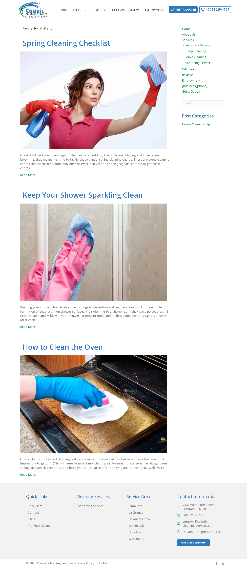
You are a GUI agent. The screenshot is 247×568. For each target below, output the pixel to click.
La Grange (136, 512)
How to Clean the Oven (63, 347)
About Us (79, 10)
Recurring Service (198, 45)
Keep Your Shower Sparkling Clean (83, 195)
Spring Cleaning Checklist (66, 43)
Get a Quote (191, 91)
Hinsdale (135, 532)
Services (96, 10)
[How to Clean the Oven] (93, 404)
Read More (28, 175)
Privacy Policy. (85, 563)
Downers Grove (140, 519)
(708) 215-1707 (192, 515)
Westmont (136, 539)
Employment (154, 10)
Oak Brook (136, 526)
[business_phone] (194, 86)
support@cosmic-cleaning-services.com (198, 523)
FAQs (31, 519)
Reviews (135, 10)
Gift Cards (117, 10)
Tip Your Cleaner (40, 526)
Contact (33, 512)
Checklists (35, 506)
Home (64, 10)
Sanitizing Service (198, 63)
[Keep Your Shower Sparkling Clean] (93, 252)
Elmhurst (135, 506)
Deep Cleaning (195, 51)
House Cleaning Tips (197, 124)
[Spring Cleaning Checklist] (93, 100)
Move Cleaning (195, 57)
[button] (104, 10)
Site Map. (103, 563)
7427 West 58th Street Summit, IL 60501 (199, 507)
